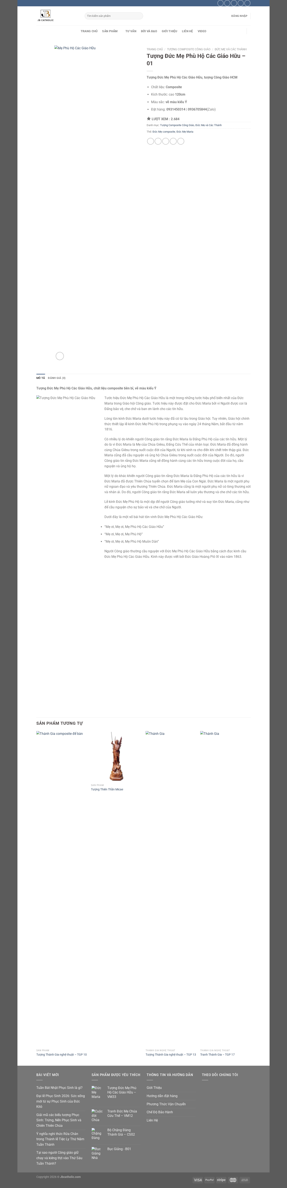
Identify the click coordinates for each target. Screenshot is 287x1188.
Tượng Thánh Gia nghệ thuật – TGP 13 (171, 1054)
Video (202, 31)
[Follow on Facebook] (220, 3)
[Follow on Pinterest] (241, 3)
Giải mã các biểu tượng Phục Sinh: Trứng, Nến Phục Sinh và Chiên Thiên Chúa (58, 1120)
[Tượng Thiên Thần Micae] (116, 756)
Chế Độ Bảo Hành (160, 1112)
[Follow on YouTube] (247, 3)
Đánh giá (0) (57, 378)
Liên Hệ (187, 31)
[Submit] (139, 16)
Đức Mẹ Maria (184, 131)
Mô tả (40, 378)
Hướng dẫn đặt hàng (162, 1096)
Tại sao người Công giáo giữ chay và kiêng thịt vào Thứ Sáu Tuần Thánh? (59, 1158)
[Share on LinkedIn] (180, 141)
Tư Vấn (130, 31)
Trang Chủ (89, 31)
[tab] (40, 378)
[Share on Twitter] (158, 141)
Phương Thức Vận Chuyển (166, 1104)
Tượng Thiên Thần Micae (107, 789)
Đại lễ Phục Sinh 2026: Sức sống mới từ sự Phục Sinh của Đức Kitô (60, 1101)
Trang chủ (155, 49)
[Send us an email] (234, 3)
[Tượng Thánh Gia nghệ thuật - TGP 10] (61, 889)
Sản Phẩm (109, 31)
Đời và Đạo (149, 31)
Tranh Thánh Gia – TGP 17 (217, 1054)
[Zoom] (60, 356)
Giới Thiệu (169, 31)
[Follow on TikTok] (227, 3)
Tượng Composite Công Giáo (189, 49)
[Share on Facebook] (150, 141)
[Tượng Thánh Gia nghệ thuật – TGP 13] (171, 889)
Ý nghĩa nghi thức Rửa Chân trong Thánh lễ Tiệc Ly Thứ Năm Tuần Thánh (60, 1139)
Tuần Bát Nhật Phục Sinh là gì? (59, 1088)
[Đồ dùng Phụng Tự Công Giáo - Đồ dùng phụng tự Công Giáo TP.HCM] (57, 15)
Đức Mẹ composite (164, 131)
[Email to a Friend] (165, 141)
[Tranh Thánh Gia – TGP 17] (225, 889)
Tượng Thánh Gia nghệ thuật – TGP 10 (61, 1054)
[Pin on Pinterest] (173, 141)
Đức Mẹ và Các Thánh (231, 49)
